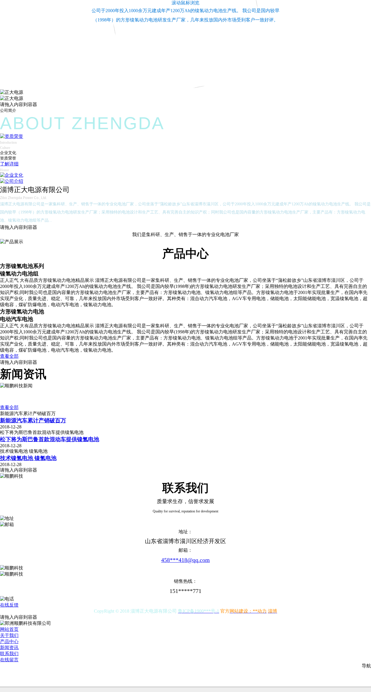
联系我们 (9, 653)
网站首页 (9, 629)
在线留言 (9, 659)
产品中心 (9, 641)
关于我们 (9, 635)
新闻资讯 (9, 647)
